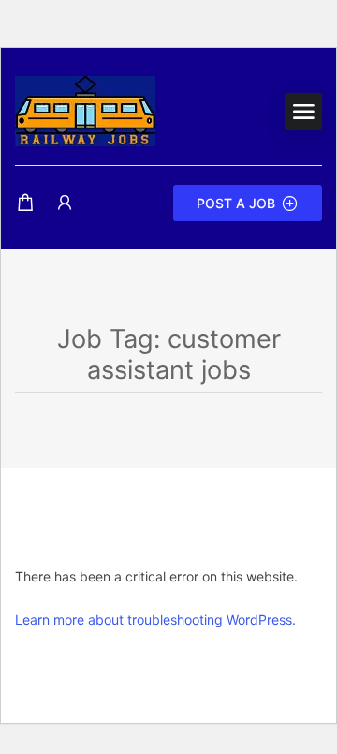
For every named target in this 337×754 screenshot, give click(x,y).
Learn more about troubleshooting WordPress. (155, 619)
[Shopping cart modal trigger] (25, 203)
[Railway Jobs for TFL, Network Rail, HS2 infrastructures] (85, 109)
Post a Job (236, 203)
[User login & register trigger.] (64, 203)
